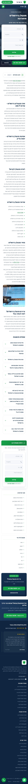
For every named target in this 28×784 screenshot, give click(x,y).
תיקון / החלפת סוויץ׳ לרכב (20, 727)
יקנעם (21, 546)
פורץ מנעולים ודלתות (18, 523)
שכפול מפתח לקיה (22, 704)
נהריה (21, 553)
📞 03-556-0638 (22, 676)
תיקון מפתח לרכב (22, 724)
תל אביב (21, 567)
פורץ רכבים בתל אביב (21, 755)
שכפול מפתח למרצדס (21, 692)
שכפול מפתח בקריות (22, 764)
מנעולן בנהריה (23, 752)
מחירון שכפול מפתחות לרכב (20, 689)
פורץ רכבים (20, 212)
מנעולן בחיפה (23, 746)
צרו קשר (9, 781)
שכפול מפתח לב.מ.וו (22, 695)
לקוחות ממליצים (16, 781)
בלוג (22, 781)
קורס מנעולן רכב (19, 519)
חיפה (21, 542)
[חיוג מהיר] (4, 780)
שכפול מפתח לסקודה (21, 698)
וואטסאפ (6, 62)
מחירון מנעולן (20, 508)
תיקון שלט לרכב (23, 721)
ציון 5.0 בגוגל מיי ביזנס (15, 628)
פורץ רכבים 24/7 (22, 733)
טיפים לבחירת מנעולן (18, 497)
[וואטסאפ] (3, 6)
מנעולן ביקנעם (23, 749)
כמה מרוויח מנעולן (19, 505)
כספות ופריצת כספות (18, 530)
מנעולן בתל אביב (22, 743)
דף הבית (24, 12)
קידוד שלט (16, 262)
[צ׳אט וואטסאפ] (24, 780)
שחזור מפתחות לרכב (22, 715)
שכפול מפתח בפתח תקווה (20, 767)
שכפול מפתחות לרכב (21, 686)
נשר (22, 557)
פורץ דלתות (23, 736)
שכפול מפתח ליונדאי (22, 701)
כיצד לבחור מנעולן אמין (17, 501)
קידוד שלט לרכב (22, 718)
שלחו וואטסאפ (14, 592)
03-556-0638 (11, 56)
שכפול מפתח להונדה (21, 707)
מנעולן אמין (20, 512)
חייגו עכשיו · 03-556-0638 (15, 615)
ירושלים (21, 549)
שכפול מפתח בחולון (22, 761)
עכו (22, 560)
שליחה (14, 52)
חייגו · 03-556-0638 (19, 62)
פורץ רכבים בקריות (22, 758)
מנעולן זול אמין (17, 81)
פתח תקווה (20, 564)
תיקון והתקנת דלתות (18, 526)
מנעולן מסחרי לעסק (18, 515)
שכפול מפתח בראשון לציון (20, 770)
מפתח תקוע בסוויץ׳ (22, 730)
